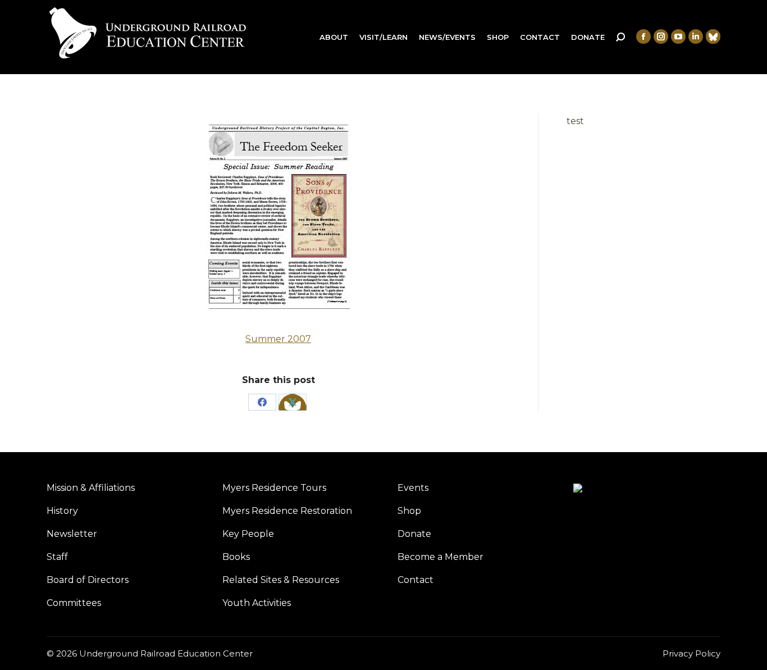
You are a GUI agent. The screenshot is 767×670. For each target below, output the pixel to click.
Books (236, 557)
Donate (414, 533)
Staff (57, 557)
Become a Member (440, 557)
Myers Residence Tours (274, 487)
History (62, 510)
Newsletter (72, 533)
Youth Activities (256, 603)
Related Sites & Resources (280, 580)
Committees (74, 603)
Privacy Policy (691, 653)
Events (413, 487)
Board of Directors (88, 580)
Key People (248, 533)
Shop (409, 510)
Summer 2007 (278, 339)
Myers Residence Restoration (287, 510)
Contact (415, 580)
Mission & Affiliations (91, 487)
